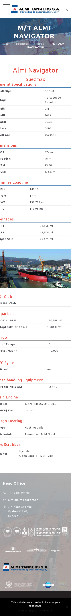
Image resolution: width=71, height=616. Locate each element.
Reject (33, 610)
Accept (23, 610)
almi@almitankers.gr (23, 499)
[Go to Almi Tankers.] (7, 43)
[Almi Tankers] (35, 9)
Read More (45, 610)
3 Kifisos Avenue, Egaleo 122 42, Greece (20, 511)
